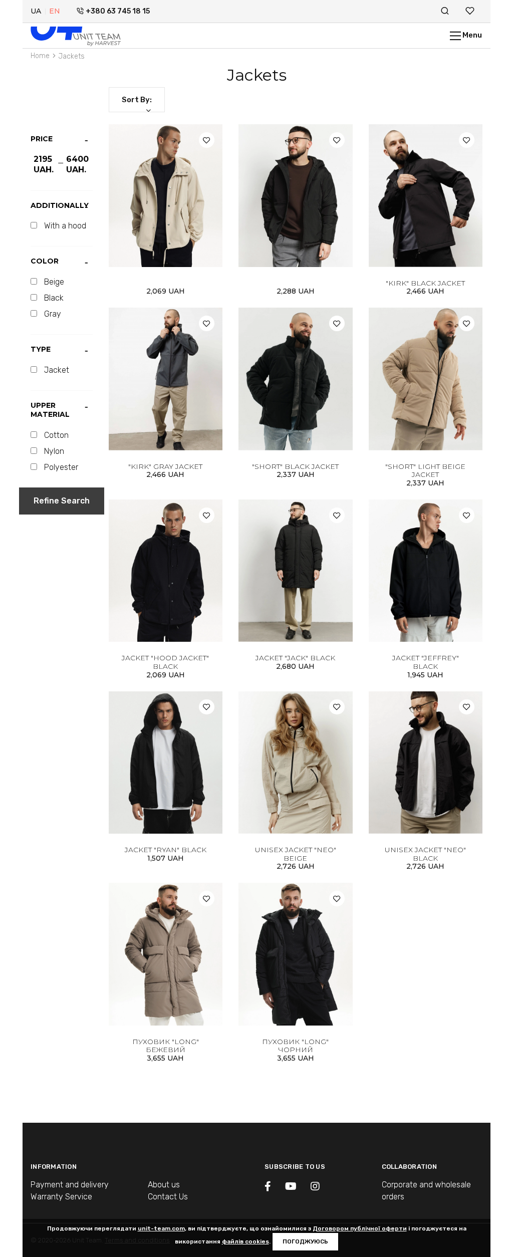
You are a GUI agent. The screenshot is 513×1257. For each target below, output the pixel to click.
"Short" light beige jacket (425, 470)
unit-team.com (161, 1228)
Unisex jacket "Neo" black (425, 854)
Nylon (54, 451)
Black (54, 298)
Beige (54, 282)
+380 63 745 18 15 (118, 11)
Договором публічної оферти (360, 1228)
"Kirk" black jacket (425, 283)
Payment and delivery (70, 1184)
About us (164, 1184)
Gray (52, 314)
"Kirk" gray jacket (165, 466)
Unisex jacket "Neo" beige (295, 854)
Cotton (56, 435)
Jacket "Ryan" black (165, 849)
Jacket (56, 370)
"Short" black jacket (295, 466)
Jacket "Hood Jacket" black (165, 662)
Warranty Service (61, 1196)
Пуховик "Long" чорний (295, 1046)
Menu (471, 35)
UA (36, 11)
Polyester (61, 467)
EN (54, 11)
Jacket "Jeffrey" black (425, 662)
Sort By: (137, 99)
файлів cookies (245, 1241)
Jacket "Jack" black (295, 657)
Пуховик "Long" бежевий (165, 1046)
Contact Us (168, 1196)
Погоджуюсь (305, 1241)
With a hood (65, 225)
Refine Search (62, 501)
